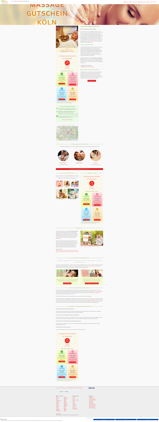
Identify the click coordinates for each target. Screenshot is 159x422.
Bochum (57, 408)
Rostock (65, 400)
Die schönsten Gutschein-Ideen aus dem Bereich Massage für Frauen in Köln (67, 250)
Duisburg (57, 407)
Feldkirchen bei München (66, 406)
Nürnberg (57, 406)
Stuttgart (57, 401)
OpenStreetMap (76, 140)
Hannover (57, 405)
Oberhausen (65, 399)
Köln (69, 51)
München (57, 398)
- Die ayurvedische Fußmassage (87, 66)
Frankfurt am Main (58, 400)
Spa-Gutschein (70, 175)
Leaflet (72, 140)
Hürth (64, 407)
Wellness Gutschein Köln (87, 246)
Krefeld (65, 398)
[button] (71, 130)
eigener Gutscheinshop (95, 291)
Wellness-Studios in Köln (61, 237)
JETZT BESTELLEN (62, 83)
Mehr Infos (72, 82)
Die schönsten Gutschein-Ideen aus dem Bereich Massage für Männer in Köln (67, 251)
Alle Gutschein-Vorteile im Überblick (67, 119)
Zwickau (65, 408)
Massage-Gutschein (95, 74)
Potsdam (65, 401)
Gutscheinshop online (90, 298)
